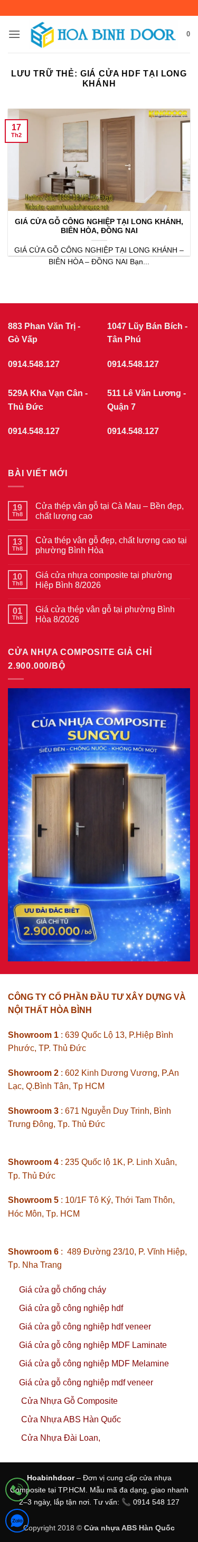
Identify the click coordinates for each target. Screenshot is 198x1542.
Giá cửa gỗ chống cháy (62, 1289)
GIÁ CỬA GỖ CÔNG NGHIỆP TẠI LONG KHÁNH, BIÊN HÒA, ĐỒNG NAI (99, 226)
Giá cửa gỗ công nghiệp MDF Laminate (93, 1345)
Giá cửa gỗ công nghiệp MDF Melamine (94, 1363)
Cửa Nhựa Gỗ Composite (70, 1400)
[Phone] (17, 1492)
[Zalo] (17, 1523)
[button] (14, 34)
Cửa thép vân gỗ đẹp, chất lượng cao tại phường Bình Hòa (111, 545)
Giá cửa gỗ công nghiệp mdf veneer (86, 1382)
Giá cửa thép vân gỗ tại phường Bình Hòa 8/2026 (105, 614)
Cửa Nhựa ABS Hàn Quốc (71, 1419)
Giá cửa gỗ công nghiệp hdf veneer (85, 1326)
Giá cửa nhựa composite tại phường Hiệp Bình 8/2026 (103, 580)
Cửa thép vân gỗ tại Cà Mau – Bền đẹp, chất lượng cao (109, 511)
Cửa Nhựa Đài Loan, (60, 1437)
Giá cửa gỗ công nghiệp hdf (71, 1308)
